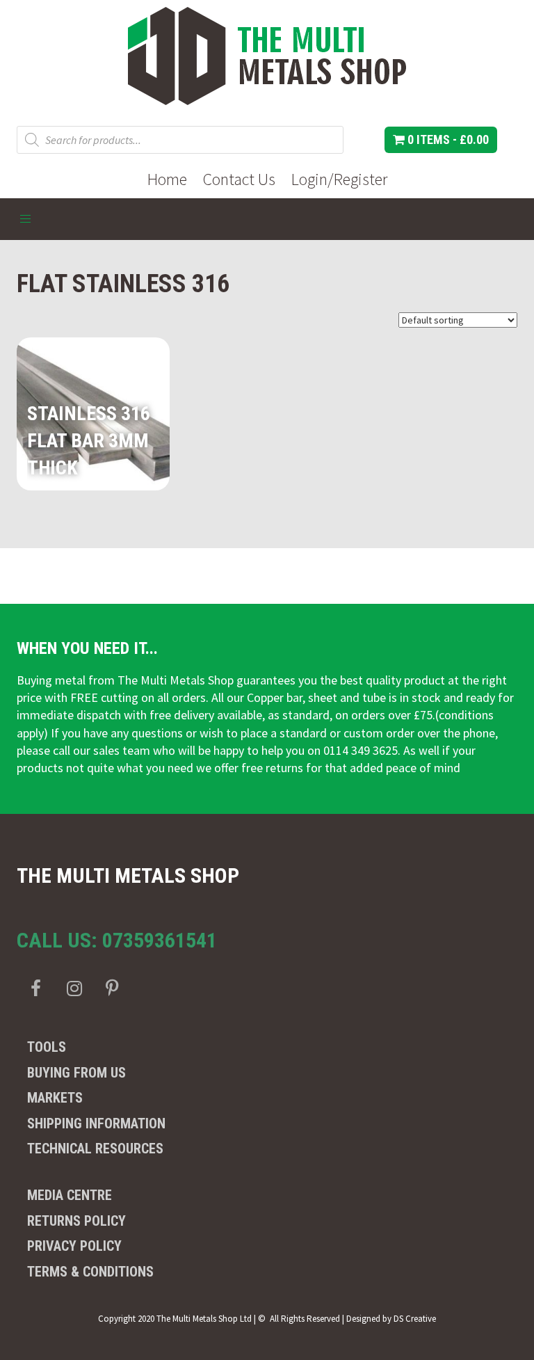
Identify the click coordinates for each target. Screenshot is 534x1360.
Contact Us (239, 179)
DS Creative (415, 1319)
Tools (46, 1047)
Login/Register (339, 179)
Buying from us (76, 1072)
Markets (55, 1097)
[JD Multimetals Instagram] (74, 988)
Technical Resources (95, 1148)
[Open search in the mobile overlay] (180, 140)
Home (167, 179)
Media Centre (69, 1195)
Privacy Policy (74, 1246)
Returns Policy (76, 1221)
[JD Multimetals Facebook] (36, 988)
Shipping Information (96, 1123)
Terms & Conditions (90, 1271)
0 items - (447, 139)
